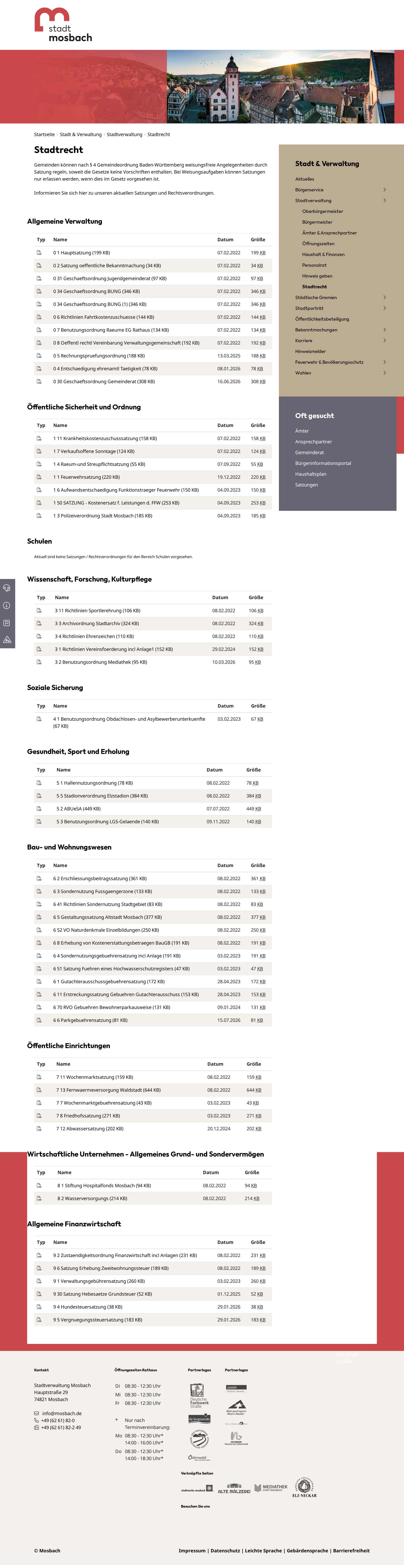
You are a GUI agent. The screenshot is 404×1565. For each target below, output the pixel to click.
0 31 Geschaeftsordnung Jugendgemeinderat (102, 278)
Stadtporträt (309, 308)
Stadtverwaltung (124, 134)
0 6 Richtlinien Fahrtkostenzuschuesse (95, 317)
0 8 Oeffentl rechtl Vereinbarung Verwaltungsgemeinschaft (117, 343)
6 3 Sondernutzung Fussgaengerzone (93, 891)
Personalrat (314, 265)
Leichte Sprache (263, 1550)
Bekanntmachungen (316, 330)
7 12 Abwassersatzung (81, 1128)
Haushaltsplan (310, 474)
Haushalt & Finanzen (323, 254)
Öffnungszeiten (318, 243)
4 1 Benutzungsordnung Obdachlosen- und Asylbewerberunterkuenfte (129, 719)
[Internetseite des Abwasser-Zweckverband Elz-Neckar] (304, 1490)
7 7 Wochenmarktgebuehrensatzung (96, 1103)
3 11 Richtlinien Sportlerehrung (89, 610)
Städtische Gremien (316, 297)
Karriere (303, 340)
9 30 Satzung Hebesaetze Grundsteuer (95, 1294)
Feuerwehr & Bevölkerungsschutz (329, 362)
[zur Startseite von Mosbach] (60, 21)
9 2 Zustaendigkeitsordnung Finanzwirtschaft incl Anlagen (116, 1255)
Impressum (192, 1550)
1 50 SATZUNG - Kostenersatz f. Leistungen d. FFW (107, 503)
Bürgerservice (309, 190)
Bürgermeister (317, 222)
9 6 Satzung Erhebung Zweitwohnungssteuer (102, 1268)
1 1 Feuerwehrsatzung (77, 477)
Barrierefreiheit (351, 1550)
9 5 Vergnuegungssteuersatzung (89, 1320)
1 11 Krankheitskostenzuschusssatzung (96, 438)
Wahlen (303, 373)
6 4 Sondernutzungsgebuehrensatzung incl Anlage (108, 956)
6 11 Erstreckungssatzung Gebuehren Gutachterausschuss (117, 994)
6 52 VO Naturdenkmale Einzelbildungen (97, 930)
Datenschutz (225, 1550)
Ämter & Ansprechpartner (329, 233)
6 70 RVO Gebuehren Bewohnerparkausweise (103, 1007)
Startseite (44, 134)
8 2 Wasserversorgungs (84, 1198)
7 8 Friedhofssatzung (79, 1116)
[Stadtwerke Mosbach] (197, 1490)
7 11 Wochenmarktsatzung (85, 1077)
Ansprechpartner (313, 441)
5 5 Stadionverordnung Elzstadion (93, 796)
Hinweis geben (317, 276)
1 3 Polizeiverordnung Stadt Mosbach (94, 515)
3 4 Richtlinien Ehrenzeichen (85, 636)
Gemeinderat (309, 452)
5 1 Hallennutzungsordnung (87, 783)
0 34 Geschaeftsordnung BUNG (87, 291)
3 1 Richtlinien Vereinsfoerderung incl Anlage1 (105, 649)
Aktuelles (304, 179)
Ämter (302, 431)
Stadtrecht (314, 286)
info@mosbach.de (62, 1413)
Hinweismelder (310, 351)
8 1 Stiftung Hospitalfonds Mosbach (97, 1185)
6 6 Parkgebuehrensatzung (82, 1020)
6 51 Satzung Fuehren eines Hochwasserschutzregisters (114, 968)
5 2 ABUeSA (70, 808)
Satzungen (306, 485)
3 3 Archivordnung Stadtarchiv (88, 623)
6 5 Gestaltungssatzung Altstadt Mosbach (98, 917)
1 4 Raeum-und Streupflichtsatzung (91, 464)
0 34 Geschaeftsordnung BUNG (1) (91, 304)
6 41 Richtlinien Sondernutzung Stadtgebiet (100, 904)
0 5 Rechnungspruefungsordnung (90, 355)
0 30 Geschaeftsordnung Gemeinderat (95, 381)
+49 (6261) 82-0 (58, 1420)
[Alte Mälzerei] (234, 1490)
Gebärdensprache (307, 1550)
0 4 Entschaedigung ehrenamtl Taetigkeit (97, 368)
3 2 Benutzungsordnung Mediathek (93, 662)
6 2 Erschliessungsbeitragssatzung (91, 878)
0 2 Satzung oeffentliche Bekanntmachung (99, 265)
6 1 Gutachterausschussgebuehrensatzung (100, 981)
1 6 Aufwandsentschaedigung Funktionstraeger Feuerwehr (117, 490)
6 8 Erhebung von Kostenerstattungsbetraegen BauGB (112, 943)
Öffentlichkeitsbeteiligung (322, 319)
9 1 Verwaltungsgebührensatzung (90, 1281)
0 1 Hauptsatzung (72, 252)
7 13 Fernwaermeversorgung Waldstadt (99, 1090)
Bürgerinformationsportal (323, 463)
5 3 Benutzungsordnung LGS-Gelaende (99, 821)
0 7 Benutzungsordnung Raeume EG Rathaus (102, 330)
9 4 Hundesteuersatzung (80, 1307)
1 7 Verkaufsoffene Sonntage (85, 451)
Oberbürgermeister (322, 211)
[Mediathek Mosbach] (270, 1490)
